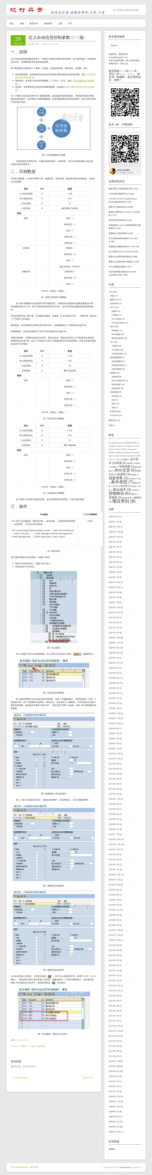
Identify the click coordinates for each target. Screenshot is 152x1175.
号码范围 (126, 466)
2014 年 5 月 (114, 910)
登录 (33, 1066)
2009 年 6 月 (114, 1126)
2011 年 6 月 (114, 1046)
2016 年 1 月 (114, 834)
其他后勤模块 (116, 357)
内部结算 (130, 463)
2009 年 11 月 (114, 1101)
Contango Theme (110, 1167)
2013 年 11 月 (114, 935)
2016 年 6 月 (114, 814)
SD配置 (23, 1046)
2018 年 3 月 (114, 738)
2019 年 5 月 (114, 688)
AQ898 (129, 443)
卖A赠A (114, 467)
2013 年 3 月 (114, 970)
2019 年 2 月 (114, 703)
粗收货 (135, 486)
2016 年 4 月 (114, 824)
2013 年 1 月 (114, 980)
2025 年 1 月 (114, 567)
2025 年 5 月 (114, 557)
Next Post (89, 1077)
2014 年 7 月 (114, 899)
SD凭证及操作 (117, 353)
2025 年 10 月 (114, 536)
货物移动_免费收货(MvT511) (121, 246)
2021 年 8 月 (114, 622)
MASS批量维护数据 (117, 266)
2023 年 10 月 (114, 587)
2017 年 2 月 (114, 794)
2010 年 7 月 (114, 1081)
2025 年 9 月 (114, 541)
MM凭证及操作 (118, 338)
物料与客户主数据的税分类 (120, 188)
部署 (113, 403)
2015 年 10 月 (114, 849)
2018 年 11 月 (114, 718)
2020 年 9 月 (114, 647)
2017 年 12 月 (114, 753)
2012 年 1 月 (114, 1020)
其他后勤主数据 (118, 365)
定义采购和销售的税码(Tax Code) (123, 238)
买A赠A (126, 459)
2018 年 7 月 (114, 733)
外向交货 (125, 470)
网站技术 (112, 420)
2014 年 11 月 (114, 879)
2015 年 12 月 (114, 839)
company (129, 446)
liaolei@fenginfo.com (118, 57)
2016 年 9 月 (114, 804)
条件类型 (122, 482)
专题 (22, 23)
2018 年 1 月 (114, 748)
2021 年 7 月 (114, 627)
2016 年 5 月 (114, 819)
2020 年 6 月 (114, 662)
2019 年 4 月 (114, 693)
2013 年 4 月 (114, 965)
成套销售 (118, 477)
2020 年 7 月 (114, 657)
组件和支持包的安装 (117, 220)
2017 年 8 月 (114, 768)
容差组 (123, 474)
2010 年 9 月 (114, 1071)
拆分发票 (132, 479)
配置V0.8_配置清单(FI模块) (120, 256)
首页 (11, 23)
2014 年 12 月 (114, 874)
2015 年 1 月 (114, 869)
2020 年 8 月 (114, 652)
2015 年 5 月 (114, 859)
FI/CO (112, 307)
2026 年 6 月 (114, 516)
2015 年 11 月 (114, 844)
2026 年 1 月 (114, 521)
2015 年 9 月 (114, 854)
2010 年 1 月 (114, 1091)
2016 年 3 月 (114, 829)
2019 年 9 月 (114, 673)
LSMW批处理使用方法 (118, 193)
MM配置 (115, 330)
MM (111, 326)
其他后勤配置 (117, 361)
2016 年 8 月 (114, 809)
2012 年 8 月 (114, 995)
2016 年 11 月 (114, 799)
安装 (113, 400)
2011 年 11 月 (114, 1031)
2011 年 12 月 (114, 1025)
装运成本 (122, 489)
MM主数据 (116, 334)
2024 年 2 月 (114, 572)
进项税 (115, 497)
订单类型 (135, 490)
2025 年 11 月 (114, 531)
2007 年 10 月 (114, 1131)
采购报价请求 (128, 498)
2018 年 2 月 (114, 743)
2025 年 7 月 (114, 547)
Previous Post (20, 1077)
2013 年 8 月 (114, 950)
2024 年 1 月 (114, 577)
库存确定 (134, 475)
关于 (70, 23)
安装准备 (115, 396)
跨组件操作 (116, 388)
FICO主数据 (116, 319)
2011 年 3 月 (114, 1051)
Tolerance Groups (131, 453)
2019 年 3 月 (114, 698)
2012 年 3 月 (114, 1010)
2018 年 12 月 (114, 713)
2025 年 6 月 (114, 552)
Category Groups (116, 446)
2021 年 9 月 (114, 617)
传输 (113, 407)
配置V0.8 (34, 23)
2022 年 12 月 (114, 607)
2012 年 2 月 (114, 1015)
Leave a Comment (50, 44)
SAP (110, 291)
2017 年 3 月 (114, 789)
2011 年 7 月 (114, 1041)
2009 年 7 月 (114, 1121)
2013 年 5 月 (114, 960)
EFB (119, 449)
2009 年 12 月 (114, 1096)
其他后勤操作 (117, 369)
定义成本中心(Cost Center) (120, 251)
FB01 (125, 449)
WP (119, 459)
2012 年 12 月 (114, 985)
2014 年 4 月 (114, 915)
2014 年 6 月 (114, 904)
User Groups (115, 456)
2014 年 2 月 (114, 925)
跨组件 (113, 372)
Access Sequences (117, 443)
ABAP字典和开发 (118, 380)
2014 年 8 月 (114, 894)
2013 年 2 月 (114, 975)
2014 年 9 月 (114, 889)
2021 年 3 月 (114, 632)
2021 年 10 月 (114, 612)
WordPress (136, 1167)
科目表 (126, 486)
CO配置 (115, 315)
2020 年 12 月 (114, 637)
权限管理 (115, 376)
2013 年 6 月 (114, 955)
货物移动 (119, 493)
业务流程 (114, 303)
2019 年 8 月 (114, 678)
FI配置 (114, 311)
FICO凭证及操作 (118, 322)
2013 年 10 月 (114, 940)
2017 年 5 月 (114, 778)
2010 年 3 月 (114, 1086)
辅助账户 (134, 494)
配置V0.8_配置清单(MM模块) (121, 261)
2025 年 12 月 (114, 526)
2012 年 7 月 (114, 1000)
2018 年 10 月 (114, 723)
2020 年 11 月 (114, 642)
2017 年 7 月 (114, 773)
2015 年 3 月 (114, 864)
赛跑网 (111, 1149)
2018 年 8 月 (114, 728)
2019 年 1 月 (114, 708)
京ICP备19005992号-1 (20, 1167)
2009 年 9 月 (114, 1111)
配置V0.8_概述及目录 (118, 207)
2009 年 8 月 (114, 1116)
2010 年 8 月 (114, 1076)
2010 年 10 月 (114, 1066)
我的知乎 (48, 23)
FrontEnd (114, 415)
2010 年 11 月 (114, 1061)
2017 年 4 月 (114, 783)
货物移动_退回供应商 (118, 233)
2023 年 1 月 (114, 602)
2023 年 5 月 (114, 597)
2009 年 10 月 (114, 1106)
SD (111, 342)
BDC (136, 443)
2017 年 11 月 (114, 758)
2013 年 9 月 (114, 945)
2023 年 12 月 (114, 582)
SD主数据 (115, 349)
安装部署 (114, 392)
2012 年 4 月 (114, 1005)
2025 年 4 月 (114, 562)
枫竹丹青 (34, 1167)
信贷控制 (41, 1046)
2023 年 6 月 (114, 592)
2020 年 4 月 (114, 668)
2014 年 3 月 (114, 920)
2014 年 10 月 (114, 884)
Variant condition (129, 456)
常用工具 (114, 411)
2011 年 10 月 (114, 1036)
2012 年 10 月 (114, 990)
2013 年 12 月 (114, 930)
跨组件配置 (116, 384)
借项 (121, 463)
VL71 (114, 459)
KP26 (120, 453)
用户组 (116, 486)
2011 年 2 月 (114, 1056)
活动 (111, 425)
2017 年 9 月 (114, 763)
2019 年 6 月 (114, 683)
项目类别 (124, 501)
